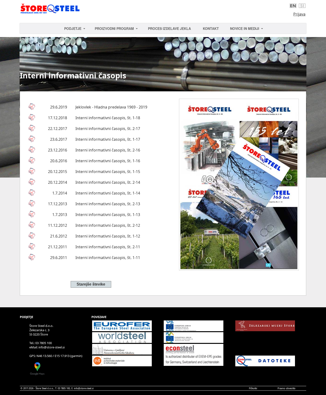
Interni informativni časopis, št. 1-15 (107, 171)
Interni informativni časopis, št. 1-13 (107, 214)
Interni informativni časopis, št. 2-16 (107, 150)
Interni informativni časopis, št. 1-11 (107, 257)
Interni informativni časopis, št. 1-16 (107, 160)
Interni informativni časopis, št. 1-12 (107, 236)
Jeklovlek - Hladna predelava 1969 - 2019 (111, 107)
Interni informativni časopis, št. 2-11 (107, 246)
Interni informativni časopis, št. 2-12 (107, 225)
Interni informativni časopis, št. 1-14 (107, 193)
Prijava (299, 14)
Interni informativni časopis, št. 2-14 (107, 182)
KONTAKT (211, 28)
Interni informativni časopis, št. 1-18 (107, 117)
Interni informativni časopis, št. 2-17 (107, 128)
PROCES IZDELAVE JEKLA (169, 28)
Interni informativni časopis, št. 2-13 (107, 203)
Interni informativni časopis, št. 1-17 (107, 139)
